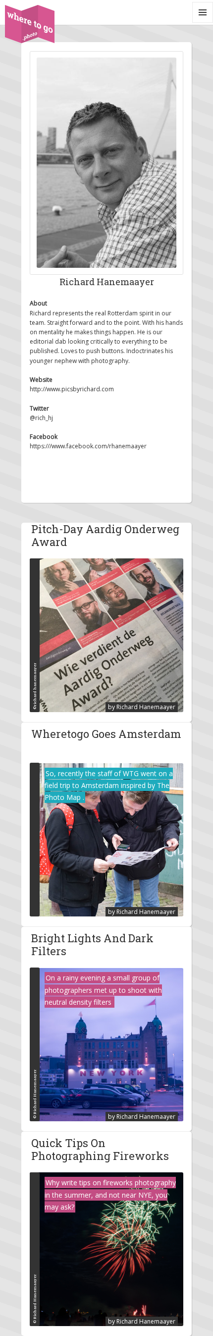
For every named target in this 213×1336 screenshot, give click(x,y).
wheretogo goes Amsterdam (106, 734)
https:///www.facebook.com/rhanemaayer (88, 446)
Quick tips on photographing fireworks (100, 1150)
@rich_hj (41, 418)
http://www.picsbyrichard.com (72, 389)
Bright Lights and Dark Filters (92, 945)
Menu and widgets (203, 22)
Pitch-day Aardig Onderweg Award (105, 536)
